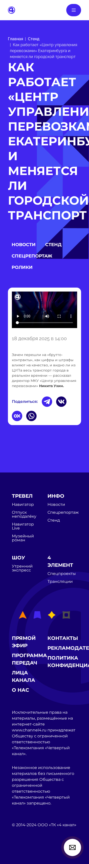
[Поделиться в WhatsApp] (31, 416)
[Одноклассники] (17, 416)
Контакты (62, 638)
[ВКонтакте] (61, 401)
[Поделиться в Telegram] (47, 401)
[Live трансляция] (23, 853)
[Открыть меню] (73, 10)
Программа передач (29, 659)
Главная (15, 39)
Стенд (33, 39)
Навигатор (23, 505)
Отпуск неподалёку (24, 514)
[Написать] (72, 847)
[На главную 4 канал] (11, 9)
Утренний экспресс (22, 568)
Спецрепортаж (32, 256)
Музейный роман (23, 538)
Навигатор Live (23, 526)
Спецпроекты (61, 574)
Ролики (22, 267)
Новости (24, 244)
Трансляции (60, 582)
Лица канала (23, 676)
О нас (20, 690)
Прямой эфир (24, 641)
